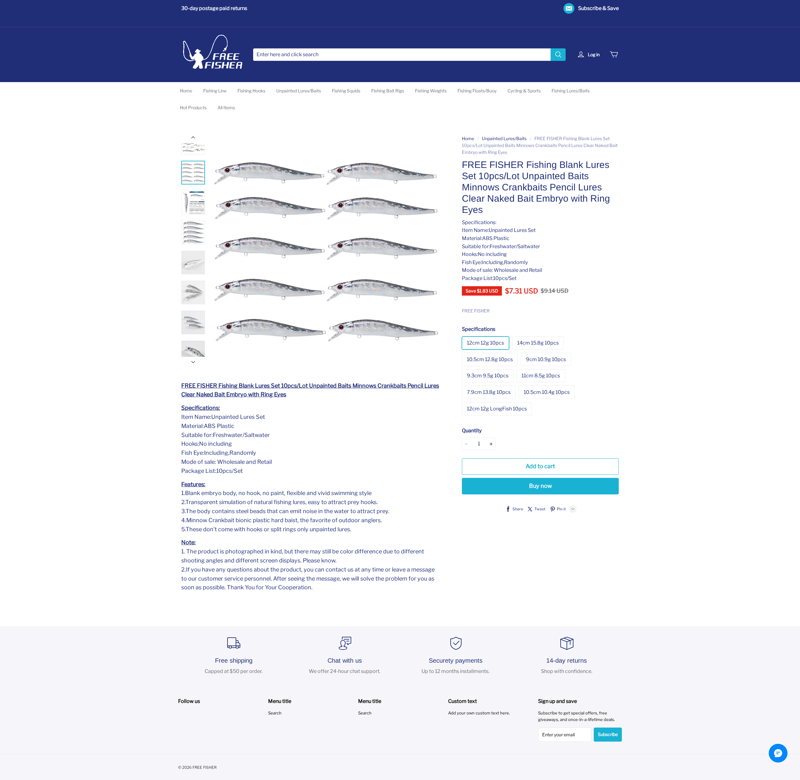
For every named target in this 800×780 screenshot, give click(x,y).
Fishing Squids (346, 90)
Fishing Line (215, 90)
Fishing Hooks (251, 90)
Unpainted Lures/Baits (298, 90)
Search (275, 712)
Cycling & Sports (524, 90)
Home (186, 90)
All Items (226, 107)
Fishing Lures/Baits (571, 90)
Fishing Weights (431, 90)
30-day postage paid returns (214, 8)
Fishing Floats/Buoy (477, 90)
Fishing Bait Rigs (387, 90)
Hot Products (193, 107)
